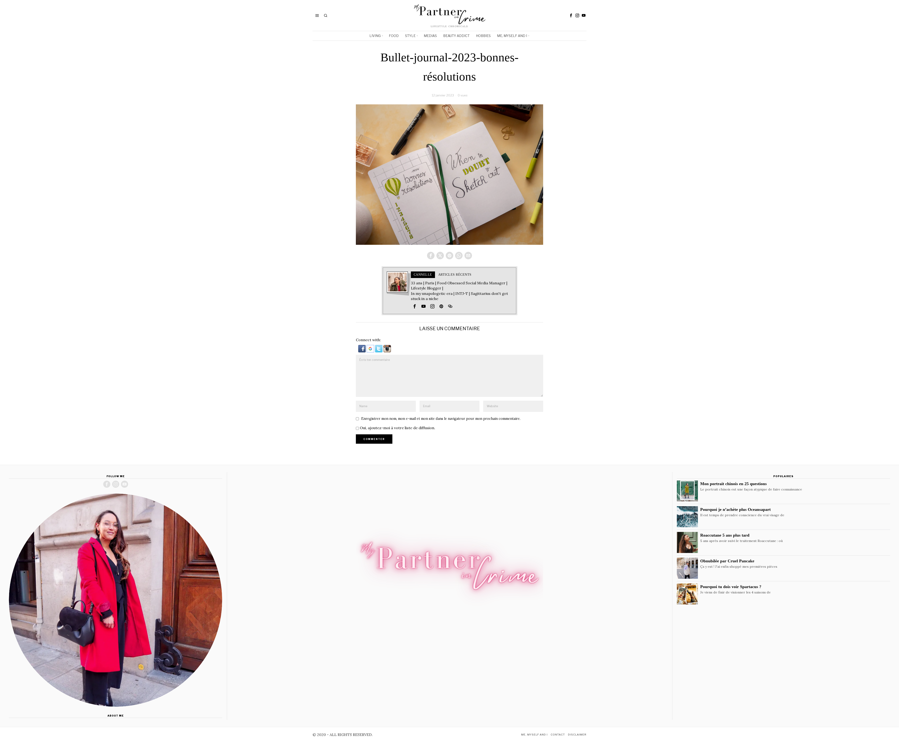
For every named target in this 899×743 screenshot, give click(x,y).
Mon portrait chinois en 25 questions (733, 483)
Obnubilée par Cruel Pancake (727, 561)
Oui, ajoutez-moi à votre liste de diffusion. (397, 427)
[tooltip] (571, 15)
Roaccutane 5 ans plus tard (724, 535)
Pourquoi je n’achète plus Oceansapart (735, 509)
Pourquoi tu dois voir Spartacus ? (730, 586)
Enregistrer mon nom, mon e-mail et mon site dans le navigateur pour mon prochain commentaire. (440, 419)
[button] (362, 348)
